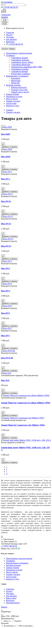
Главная (9, 110)
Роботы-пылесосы (19, 87)
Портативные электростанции (19, 53)
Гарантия (10, 32)
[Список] (2, 125)
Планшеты (15, 78)
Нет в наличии (26, 626)
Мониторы (15, 80)
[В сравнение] (3, 144)
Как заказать (11, 39)
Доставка (10, 37)
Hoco (7, 621)
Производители (13, 603)
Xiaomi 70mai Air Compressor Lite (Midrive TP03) (23, 425)
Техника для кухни (19, 90)
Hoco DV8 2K (7, 358)
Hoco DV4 (5, 291)
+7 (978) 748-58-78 (9, 546)
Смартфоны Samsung (20, 60)
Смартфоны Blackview (20, 65)
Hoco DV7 (5, 336)
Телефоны (10, 55)
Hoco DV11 (6, 201)
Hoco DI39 (5, 157)
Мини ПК (15, 83)
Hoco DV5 (5, 313)
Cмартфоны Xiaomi (19, 58)
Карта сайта (11, 598)
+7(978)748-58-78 (10, 7)
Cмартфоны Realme (19, 71)
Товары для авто (13, 101)
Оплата (9, 35)
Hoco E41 (5, 380)
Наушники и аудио (14, 96)
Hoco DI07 (5, 134)
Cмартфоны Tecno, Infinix (22, 62)
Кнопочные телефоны (20, 74)
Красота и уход (12, 106)
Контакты (10, 42)
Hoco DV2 (5, 268)
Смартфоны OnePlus (20, 69)
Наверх (4, 607)
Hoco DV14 (6, 246)
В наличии (10, 626)
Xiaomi (18, 621)
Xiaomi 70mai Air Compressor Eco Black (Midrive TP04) (25, 403)
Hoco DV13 (6, 224)
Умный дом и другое (20, 92)
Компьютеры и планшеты (17, 76)
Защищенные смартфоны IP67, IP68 (26, 67)
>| (7, 474)
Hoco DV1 (5, 179)
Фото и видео (12, 99)
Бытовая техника (13, 85)
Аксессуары (11, 103)
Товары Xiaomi (12, 94)
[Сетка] (5, 125)
